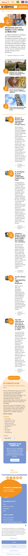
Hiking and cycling (9, 423)
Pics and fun (8, 429)
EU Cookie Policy (10, 554)
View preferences (14, 550)
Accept (14, 542)
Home (3, 11)
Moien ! (6, 428)
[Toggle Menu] (13, 2)
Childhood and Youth (10, 421)
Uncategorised (8, 432)
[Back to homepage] (5, 2)
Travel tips (7, 431)
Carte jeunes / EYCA (10, 420)
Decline (14, 546)
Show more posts (14, 377)
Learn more (15, 460)
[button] (25, 525)
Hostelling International (10, 424)
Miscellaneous (8, 426)
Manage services (13, 538)
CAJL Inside (7, 418)
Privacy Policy (18, 554)
